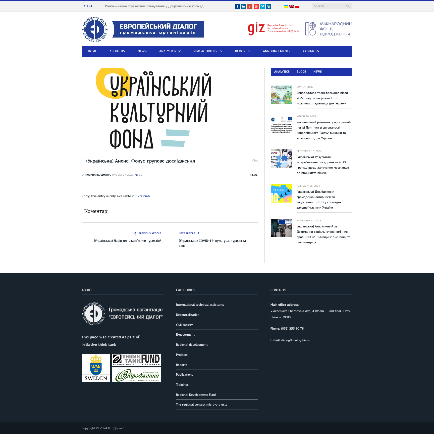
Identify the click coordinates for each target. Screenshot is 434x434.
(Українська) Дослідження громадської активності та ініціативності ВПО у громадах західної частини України (319, 199)
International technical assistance (200, 304)
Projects (182, 355)
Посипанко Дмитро (98, 174)
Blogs (240, 51)
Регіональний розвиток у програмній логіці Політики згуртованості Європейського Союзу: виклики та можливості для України (324, 130)
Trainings (182, 384)
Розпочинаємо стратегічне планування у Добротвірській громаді (154, 6)
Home (92, 51)
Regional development (192, 344)
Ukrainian (142, 196)
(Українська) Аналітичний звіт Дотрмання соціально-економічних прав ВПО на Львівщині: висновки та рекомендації (323, 234)
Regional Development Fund (196, 395)
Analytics (167, 51)
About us (117, 51)
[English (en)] (291, 7)
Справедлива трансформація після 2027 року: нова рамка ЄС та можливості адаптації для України (322, 98)
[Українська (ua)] (286, 7)
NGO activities (205, 51)
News (142, 51)
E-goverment (185, 334)
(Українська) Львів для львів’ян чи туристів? (127, 241)
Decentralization (187, 315)
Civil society (184, 325)
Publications (184, 374)
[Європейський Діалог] (143, 28)
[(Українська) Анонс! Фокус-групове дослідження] (170, 111)
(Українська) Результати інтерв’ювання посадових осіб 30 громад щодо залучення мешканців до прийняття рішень (323, 165)
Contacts (311, 51)
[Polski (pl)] (297, 7)
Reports (181, 365)
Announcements (277, 51)
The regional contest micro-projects (201, 404)
